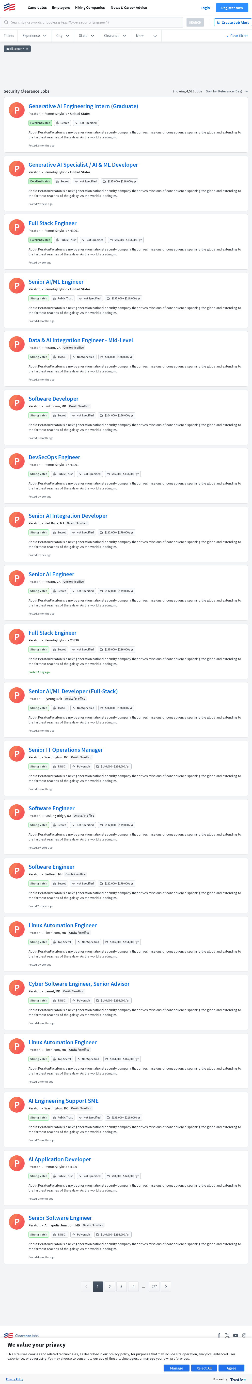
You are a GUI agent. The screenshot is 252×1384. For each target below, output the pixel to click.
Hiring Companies (90, 7)
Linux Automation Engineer (63, 925)
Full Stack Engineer (53, 223)
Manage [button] (176, 1368)
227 (154, 1286)
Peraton (34, 113)
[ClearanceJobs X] (227, 1335)
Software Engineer (52, 808)
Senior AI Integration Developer (68, 515)
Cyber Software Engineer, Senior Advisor (79, 983)
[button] (34, 36)
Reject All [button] (204, 1368)
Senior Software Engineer (60, 1218)
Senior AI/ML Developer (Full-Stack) (73, 691)
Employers (61, 7)
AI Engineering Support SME (64, 1100)
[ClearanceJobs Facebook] (219, 1335)
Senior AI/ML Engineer (56, 281)
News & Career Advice (129, 7)
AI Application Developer (60, 1159)
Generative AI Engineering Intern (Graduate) (83, 106)
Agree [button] (231, 1368)
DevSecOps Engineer (54, 457)
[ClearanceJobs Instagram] (244, 1335)
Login (205, 7)
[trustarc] (237, 1379)
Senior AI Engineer (51, 574)
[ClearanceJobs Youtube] (236, 1335)
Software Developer (54, 398)
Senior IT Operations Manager (66, 749)
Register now (232, 7)
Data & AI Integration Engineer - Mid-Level (81, 340)
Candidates (37, 7)
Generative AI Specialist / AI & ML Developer (83, 164)
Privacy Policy (14, 1379)
